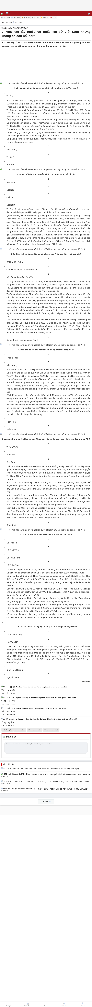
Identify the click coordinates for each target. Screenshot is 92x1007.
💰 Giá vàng (25, 17)
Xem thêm (45, 802)
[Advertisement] (46, 63)
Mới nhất (6, 17)
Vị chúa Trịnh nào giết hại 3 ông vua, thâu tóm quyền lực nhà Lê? (41, 687)
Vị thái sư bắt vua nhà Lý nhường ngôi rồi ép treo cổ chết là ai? (41, 708)
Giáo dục (9, 22)
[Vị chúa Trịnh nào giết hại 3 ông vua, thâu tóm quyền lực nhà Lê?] (8, 689)
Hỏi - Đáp (18, 22)
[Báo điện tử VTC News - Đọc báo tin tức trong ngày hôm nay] (14, 13)
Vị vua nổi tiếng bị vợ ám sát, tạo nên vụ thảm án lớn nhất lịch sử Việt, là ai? (46, 698)
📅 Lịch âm (35, 17)
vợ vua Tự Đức (19, 730)
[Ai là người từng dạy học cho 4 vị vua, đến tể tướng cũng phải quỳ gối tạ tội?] (8, 722)
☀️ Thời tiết (44, 17)
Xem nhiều (16, 17)
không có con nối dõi (51, 730)
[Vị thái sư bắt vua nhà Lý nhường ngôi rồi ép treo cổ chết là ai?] (8, 711)
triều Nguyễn (7, 730)
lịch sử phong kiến (34, 730)
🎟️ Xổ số (53, 17)
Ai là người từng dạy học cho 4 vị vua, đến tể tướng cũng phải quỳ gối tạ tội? (46, 719)
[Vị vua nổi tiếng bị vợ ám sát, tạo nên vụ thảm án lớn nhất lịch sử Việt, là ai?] (8, 700)
